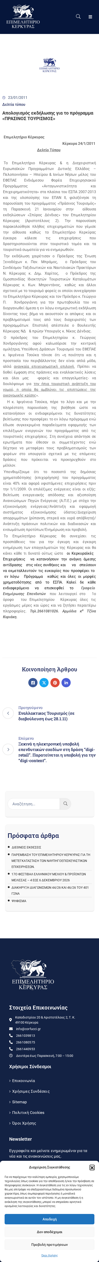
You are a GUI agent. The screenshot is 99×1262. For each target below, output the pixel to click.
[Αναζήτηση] (65, 804)
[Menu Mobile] (90, 17)
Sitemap (19, 1102)
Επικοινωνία (23, 1080)
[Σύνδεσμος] (33, 682)
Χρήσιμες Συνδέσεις (31, 1091)
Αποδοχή (50, 1219)
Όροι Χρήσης (49, 1255)
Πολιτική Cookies (28, 1112)
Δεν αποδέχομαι (49, 1232)
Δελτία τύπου (13, 104)
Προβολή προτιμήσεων (49, 1245)
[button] (92, 1167)
